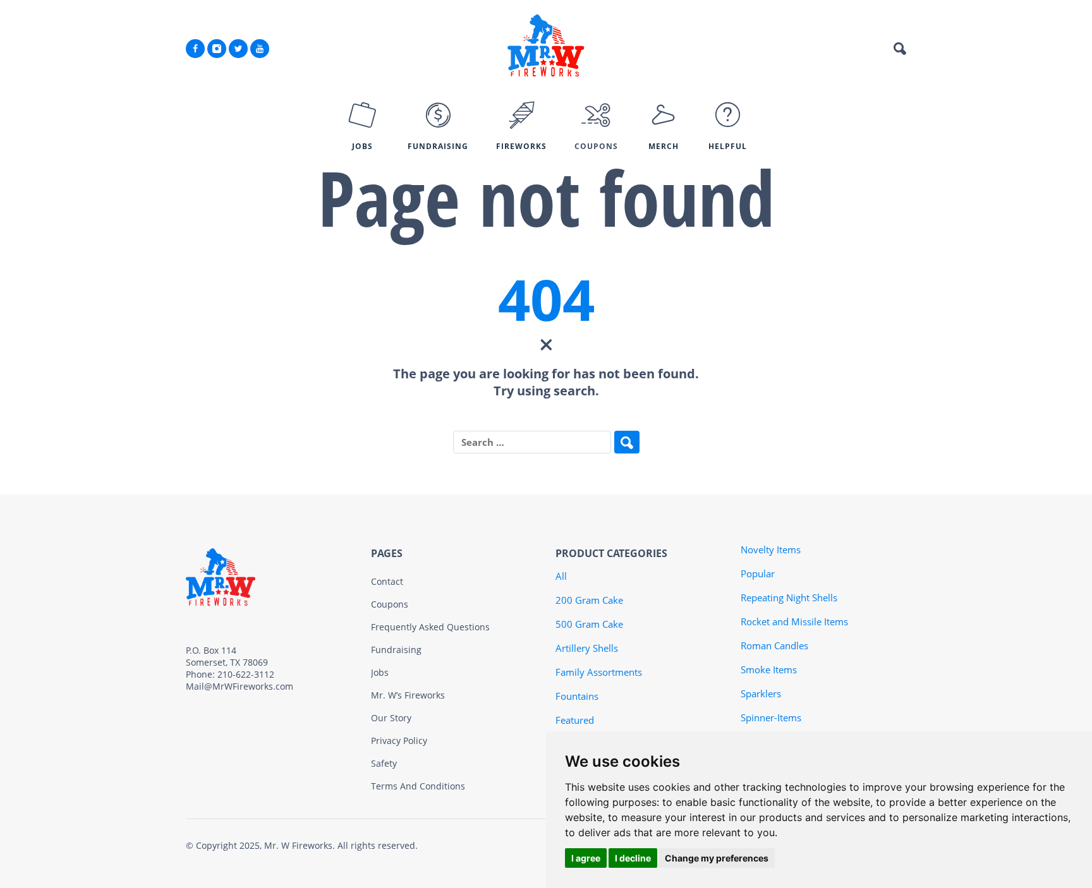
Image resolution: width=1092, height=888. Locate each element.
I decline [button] (633, 858)
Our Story (391, 718)
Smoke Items (769, 669)
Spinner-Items (771, 717)
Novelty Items (771, 549)
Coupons (389, 604)
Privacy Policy (399, 741)
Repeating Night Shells (789, 597)
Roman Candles (774, 645)
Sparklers (761, 693)
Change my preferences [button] (716, 858)
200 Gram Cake (589, 600)
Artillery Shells (586, 648)
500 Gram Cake (589, 624)
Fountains (576, 696)
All (561, 576)
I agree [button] (585, 858)
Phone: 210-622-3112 (230, 674)
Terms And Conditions (418, 786)
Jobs (380, 672)
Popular (758, 573)
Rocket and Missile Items (794, 621)
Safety (384, 763)
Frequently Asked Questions (430, 627)
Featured (574, 720)
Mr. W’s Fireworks (408, 695)
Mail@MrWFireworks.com (239, 686)
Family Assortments (598, 672)
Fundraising (396, 650)
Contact (387, 581)
